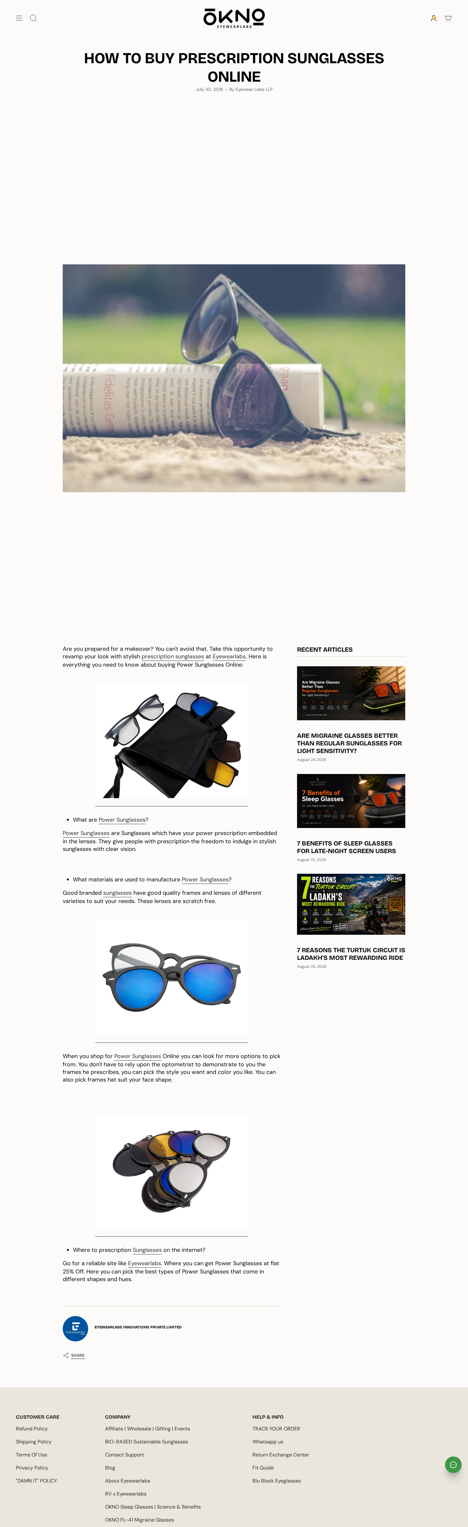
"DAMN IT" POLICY (36, 1480)
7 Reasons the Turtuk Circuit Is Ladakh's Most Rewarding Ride (351, 953)
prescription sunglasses (173, 656)
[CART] (448, 18)
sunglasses (117, 893)
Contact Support (124, 1454)
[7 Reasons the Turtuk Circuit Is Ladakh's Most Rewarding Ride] (351, 904)
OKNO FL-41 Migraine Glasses (139, 1520)
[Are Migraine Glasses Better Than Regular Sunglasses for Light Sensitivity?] (351, 693)
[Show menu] (19, 18)
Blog (110, 1467)
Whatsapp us (267, 1441)
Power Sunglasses (122, 820)
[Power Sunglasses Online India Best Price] (171, 1171)
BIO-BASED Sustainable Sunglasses (146, 1441)
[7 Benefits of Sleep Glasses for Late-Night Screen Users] (351, 801)
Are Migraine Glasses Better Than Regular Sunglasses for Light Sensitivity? (349, 743)
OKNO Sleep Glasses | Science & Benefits (153, 1506)
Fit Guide (263, 1467)
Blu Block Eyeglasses (276, 1480)
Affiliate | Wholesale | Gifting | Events (147, 1428)
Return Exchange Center (280, 1454)
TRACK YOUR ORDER (276, 1428)
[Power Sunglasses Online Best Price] (171, 741)
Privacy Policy (32, 1467)
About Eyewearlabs (127, 1480)
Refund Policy (32, 1428)
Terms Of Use (31, 1454)
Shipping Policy (34, 1441)
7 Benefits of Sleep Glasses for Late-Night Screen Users (346, 847)
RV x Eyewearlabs (125, 1493)
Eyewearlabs (229, 656)
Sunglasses (147, 1250)
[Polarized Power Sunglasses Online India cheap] (171, 978)
